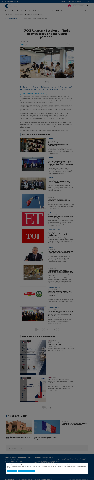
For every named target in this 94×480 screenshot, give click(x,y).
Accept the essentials (23, 471)
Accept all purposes (12, 471)
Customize (32, 471)
